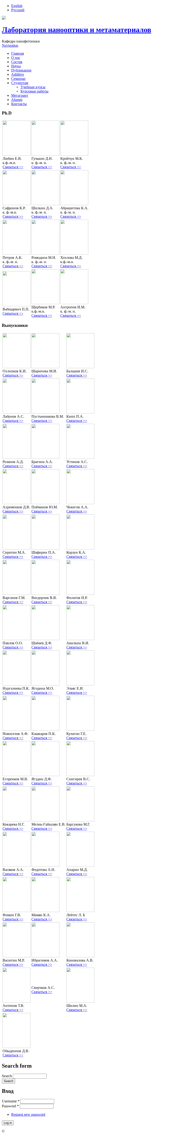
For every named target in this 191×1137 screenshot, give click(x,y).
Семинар (18, 79)
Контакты (19, 104)
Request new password (28, 1114)
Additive (17, 74)
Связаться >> (13, 167)
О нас (15, 58)
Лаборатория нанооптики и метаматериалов (76, 29)
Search (7, 1076)
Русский (17, 10)
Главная (17, 53)
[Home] (4, 18)
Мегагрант (19, 95)
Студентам (19, 83)
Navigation (10, 45)
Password (10, 1106)
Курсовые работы (34, 91)
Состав (16, 62)
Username (11, 1101)
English (16, 6)
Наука (16, 66)
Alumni (16, 100)
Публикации (21, 70)
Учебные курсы (32, 87)
